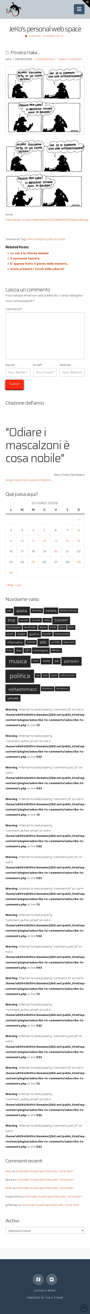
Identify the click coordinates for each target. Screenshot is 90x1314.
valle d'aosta (67, 675)
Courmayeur (14, 627)
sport (54, 675)
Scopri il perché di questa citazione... (29, 480)
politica (51, 239)
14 (67, 540)
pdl (57, 661)
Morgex (56, 650)
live (19, 650)
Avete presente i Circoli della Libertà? (37, 269)
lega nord (68, 642)
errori (53, 627)
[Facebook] (38, 1279)
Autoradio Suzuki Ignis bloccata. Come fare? (45, 1171)
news (36, 661)
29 (79, 562)
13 (55, 540)
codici (47, 620)
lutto (27, 650)
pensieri (71, 661)
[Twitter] (51, 1279)
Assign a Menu (45, 1290)
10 (22, 540)
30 (11, 572)
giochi (10, 634)
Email (37, 365)
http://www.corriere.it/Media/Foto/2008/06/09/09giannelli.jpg (46, 219)
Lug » (18, 585)
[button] (79, 9)
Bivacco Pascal (68, 610)
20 (56, 551)
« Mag (9, 585)
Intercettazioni (36, 239)
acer (9, 610)
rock (45, 675)
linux (9, 650)
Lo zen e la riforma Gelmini (29, 253)
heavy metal (61, 634)
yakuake (12, 698)
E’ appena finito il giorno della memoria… (39, 263)
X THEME (57, 1298)
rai (37, 675)
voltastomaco (45, 59)
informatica (15, 642)
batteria (51, 610)
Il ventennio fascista (24, 258)
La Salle (55, 642)
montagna (41, 650)
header (47, 634)
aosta (22, 611)
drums (43, 627)
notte (46, 661)
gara (62, 627)
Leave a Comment (70, 59)
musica (18, 661)
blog (11, 620)
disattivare (30, 627)
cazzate (36, 620)
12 (44, 540)
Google (21, 634)
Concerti (61, 620)
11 (33, 540)
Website (65, 365)
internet (31, 642)
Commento (13, 309)
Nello (8, 1188)
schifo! (61, 239)
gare (71, 627)
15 (78, 540)
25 (33, 562)
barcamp (37, 610)
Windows (47, 688)
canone (24, 620)
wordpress (62, 688)
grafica (34, 634)
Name (10, 365)
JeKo (8, 1171)
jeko (43, 642)
